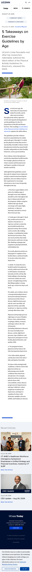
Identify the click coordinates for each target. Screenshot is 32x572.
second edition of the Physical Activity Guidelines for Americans (16, 129)
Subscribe (16, 528)
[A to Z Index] (29, 2)
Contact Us (11, 525)
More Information (10, 569)
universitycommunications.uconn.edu (16, 523)
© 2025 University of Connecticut (16, 535)
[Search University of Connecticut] (26, 2)
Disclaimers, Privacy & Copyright (16, 539)
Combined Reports (21, 27)
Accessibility (16, 542)
